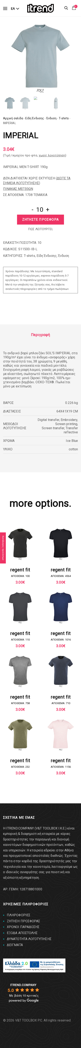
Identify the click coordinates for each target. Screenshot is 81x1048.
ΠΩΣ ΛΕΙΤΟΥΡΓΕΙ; (40, 229)
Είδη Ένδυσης (34, 118)
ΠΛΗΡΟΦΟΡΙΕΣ (18, 915)
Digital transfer (48, 420)
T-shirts (64, 118)
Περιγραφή (40, 334)
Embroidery (69, 420)
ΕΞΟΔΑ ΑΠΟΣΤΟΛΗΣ (22, 933)
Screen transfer (53, 428)
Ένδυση (51, 118)
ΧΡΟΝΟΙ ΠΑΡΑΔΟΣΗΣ (23, 927)
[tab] (40, 335)
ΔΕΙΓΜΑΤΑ (15, 945)
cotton (73, 449)
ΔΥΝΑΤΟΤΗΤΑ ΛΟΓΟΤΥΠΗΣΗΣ (29, 939)
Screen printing (66, 424)
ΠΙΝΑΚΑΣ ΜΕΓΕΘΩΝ (18, 189)
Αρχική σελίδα (13, 118)
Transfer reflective (71, 430)
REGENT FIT (20, 569)
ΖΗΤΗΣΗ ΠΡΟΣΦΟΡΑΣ (23, 921)
